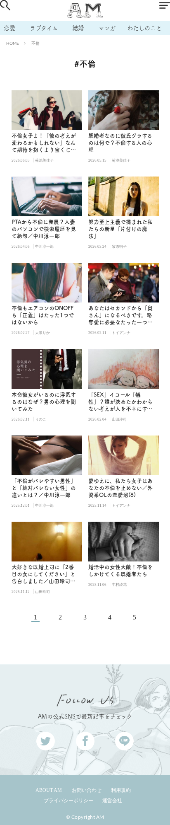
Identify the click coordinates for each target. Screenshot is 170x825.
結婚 (78, 28)
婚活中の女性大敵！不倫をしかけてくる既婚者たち (120, 570)
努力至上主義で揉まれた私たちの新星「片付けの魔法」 (120, 229)
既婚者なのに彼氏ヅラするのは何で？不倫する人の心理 (120, 142)
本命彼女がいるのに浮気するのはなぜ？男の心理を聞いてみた (44, 401)
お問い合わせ (87, 790)
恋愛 (9, 28)
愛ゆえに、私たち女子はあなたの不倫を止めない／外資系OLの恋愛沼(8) (120, 488)
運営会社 (112, 800)
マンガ (107, 28)
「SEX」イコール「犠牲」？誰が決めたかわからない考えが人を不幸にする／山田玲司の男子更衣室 (120, 402)
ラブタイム (44, 28)
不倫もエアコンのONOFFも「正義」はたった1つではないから (43, 315)
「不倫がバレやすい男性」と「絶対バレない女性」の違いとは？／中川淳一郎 (44, 488)
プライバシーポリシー (68, 800)
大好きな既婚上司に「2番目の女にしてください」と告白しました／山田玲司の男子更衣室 (44, 574)
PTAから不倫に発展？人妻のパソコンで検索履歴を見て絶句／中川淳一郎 (44, 229)
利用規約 (121, 790)
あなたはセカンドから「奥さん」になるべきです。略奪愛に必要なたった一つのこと (120, 315)
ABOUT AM (48, 790)
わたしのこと (144, 28)
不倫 (35, 43)
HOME (12, 43)
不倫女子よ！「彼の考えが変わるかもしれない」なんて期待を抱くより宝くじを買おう (44, 143)
